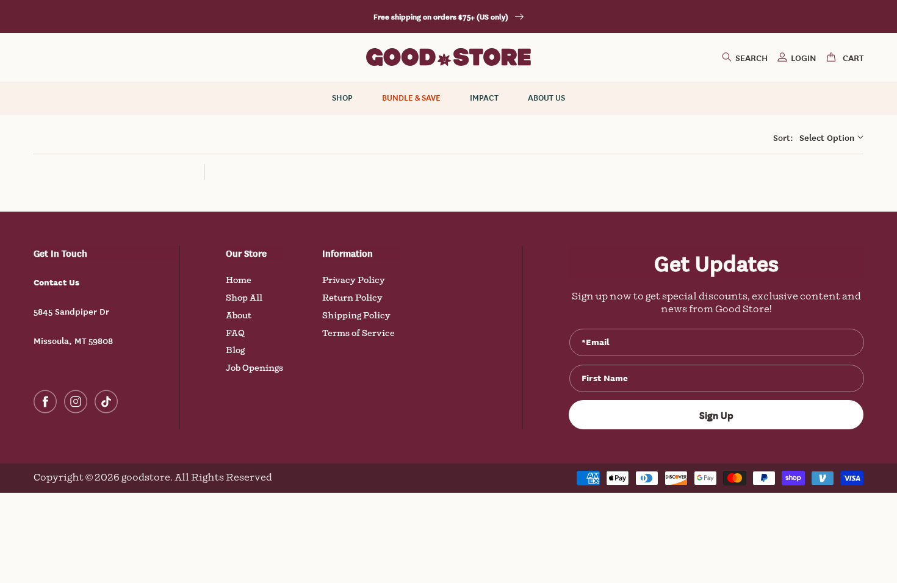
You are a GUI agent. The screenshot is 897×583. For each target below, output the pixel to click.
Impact (484, 98)
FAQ (235, 333)
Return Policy (352, 298)
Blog (235, 350)
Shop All (244, 298)
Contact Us (56, 281)
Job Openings (254, 368)
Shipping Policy (356, 315)
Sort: (783, 137)
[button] (745, 57)
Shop (342, 98)
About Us (546, 98)
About (238, 315)
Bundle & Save (411, 98)
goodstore (145, 477)
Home (238, 280)
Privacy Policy (353, 280)
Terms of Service (358, 333)
